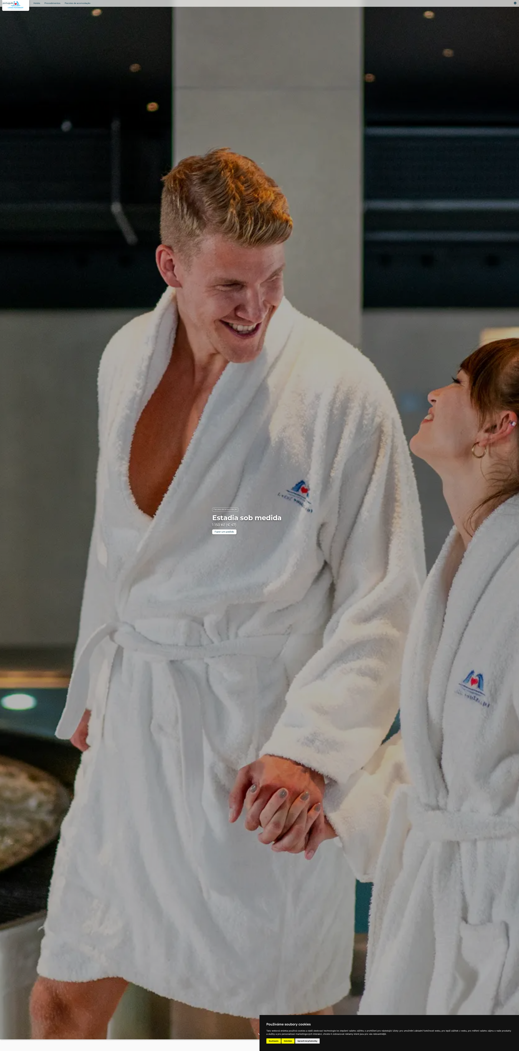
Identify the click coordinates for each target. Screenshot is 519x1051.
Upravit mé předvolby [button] (307, 1041)
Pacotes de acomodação (77, 3)
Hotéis (37, 3)
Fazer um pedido (224, 532)
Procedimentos (52, 3)
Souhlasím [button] (274, 1041)
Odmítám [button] (288, 1041)
